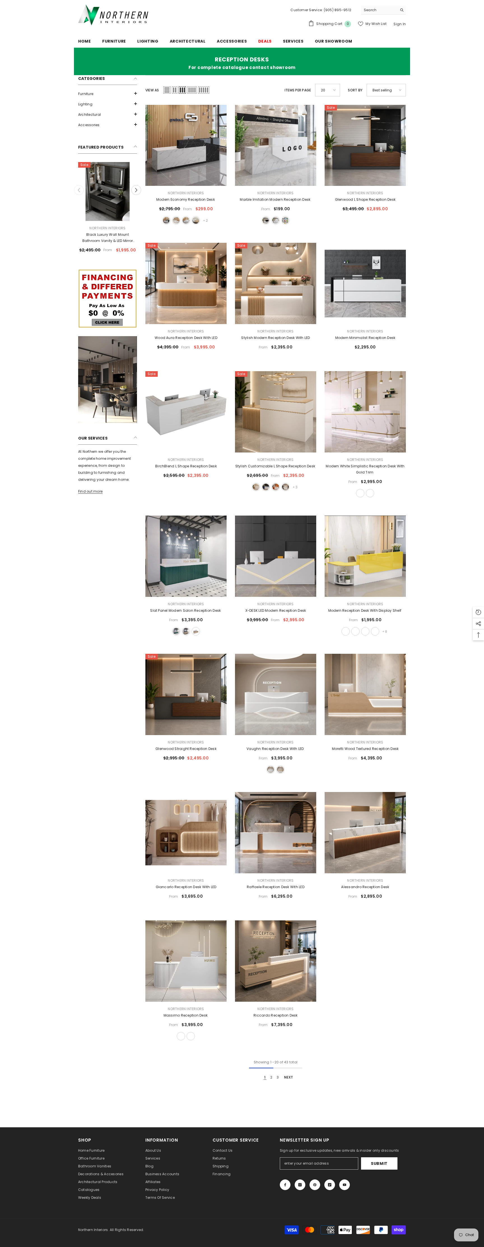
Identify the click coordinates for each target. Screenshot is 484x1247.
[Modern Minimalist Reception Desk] (365, 283)
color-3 (365, 631)
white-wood (196, 220)
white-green (176, 631)
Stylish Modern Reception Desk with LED (275, 337)
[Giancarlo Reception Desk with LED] (186, 832)
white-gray (285, 487)
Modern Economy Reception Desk (186, 199)
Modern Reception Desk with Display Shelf (365, 610)
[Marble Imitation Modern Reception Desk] (275, 145)
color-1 (345, 631)
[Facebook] (285, 1184)
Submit (379, 1163)
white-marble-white (275, 220)
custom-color (285, 220)
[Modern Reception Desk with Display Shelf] (365, 556)
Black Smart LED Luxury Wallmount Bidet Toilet (107, 237)
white (360, 493)
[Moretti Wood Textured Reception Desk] (365, 694)
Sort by (355, 90)
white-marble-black (266, 220)
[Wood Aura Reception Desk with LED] (186, 283)
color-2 (355, 631)
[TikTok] (329, 1184)
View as (152, 90)
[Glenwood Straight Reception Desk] (186, 694)
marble (370, 493)
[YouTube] (344, 1184)
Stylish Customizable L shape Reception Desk (275, 466)
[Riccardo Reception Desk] (275, 961)
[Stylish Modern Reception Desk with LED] (275, 283)
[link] (107, 298)
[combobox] (379, 10)
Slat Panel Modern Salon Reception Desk (186, 610)
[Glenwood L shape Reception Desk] (365, 145)
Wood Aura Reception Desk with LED (186, 337)
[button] (107, 93)
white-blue (266, 487)
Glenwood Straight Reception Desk (186, 748)
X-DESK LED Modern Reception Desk (275, 610)
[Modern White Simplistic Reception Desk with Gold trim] (365, 411)
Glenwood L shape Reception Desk (365, 199)
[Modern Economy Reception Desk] (186, 145)
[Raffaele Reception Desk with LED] (275, 832)
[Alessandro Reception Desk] (365, 832)
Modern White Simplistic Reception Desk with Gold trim (365, 469)
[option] (107, 209)
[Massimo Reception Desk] (186, 961)
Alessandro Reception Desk (365, 887)
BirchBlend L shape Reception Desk (186, 466)
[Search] (383, 10)
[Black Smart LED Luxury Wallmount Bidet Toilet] (107, 191)
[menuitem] (107, 94)
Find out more (90, 491)
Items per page (298, 90)
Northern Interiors (107, 228)
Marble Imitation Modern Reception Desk (275, 199)
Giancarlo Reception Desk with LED (186, 887)
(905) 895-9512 (337, 10)
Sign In (400, 24)
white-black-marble (166, 220)
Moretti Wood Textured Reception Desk (365, 748)
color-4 (375, 631)
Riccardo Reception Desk (275, 1015)
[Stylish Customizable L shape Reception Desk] (275, 411)
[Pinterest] (315, 1184)
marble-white (176, 220)
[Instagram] (300, 1184)
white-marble (186, 220)
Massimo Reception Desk (186, 1015)
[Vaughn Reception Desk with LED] (275, 694)
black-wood (186, 631)
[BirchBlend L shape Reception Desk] (186, 411)
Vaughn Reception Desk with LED (275, 748)
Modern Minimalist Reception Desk (365, 337)
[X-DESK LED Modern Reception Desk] (275, 556)
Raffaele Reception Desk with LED (275, 887)
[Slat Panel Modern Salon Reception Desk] (186, 556)
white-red (275, 487)
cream (280, 769)
